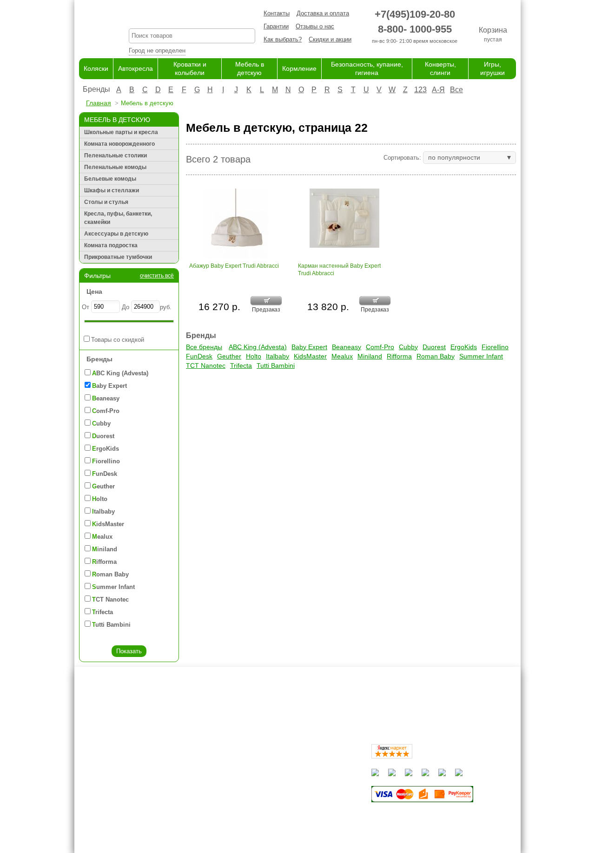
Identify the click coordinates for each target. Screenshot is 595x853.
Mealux (342, 356)
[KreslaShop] (92, 28)
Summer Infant (481, 356)
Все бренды (204, 347)
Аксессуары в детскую (116, 233)
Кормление (299, 68)
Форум (207, 772)
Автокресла (135, 68)
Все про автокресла (226, 763)
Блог (205, 781)
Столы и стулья (106, 202)
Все (456, 90)
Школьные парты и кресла (121, 132)
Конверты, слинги (292, 817)
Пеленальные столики (115, 155)
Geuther (229, 356)
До (125, 307)
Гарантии (276, 26)
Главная (98, 103)
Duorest (434, 347)
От (85, 307)
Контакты (277, 13)
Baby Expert (309, 347)
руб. (166, 307)
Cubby (408, 347)
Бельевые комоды (110, 179)
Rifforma (399, 356)
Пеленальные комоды (115, 167)
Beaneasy (346, 347)
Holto (253, 356)
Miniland (369, 356)
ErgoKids (463, 347)
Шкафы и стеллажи (111, 190)
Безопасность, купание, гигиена (312, 809)
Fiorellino (495, 347)
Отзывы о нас (315, 26)
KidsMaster (310, 356)
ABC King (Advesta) (258, 347)
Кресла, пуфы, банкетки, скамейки (118, 217)
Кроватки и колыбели (297, 781)
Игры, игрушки (287, 827)
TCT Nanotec (205, 365)
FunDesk (199, 356)
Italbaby (277, 356)
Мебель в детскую (293, 790)
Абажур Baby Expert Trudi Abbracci (234, 266)
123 (420, 90)
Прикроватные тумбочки (118, 257)
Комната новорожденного (119, 144)
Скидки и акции (330, 39)
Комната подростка (111, 245)
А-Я (438, 90)
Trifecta (241, 365)
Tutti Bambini (276, 365)
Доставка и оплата (323, 13)
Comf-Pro (380, 347)
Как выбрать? (283, 39)
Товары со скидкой (117, 339)
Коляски (96, 68)
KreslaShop (192, 16)
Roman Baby (435, 356)
